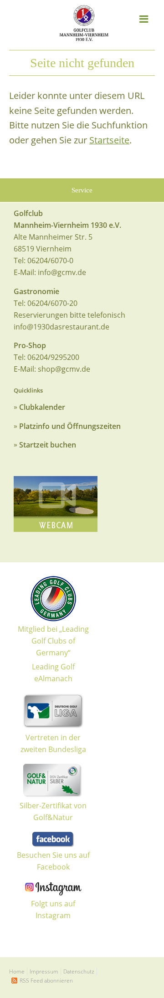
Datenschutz (78, 971)
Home (17, 971)
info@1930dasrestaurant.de (61, 327)
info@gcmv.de (62, 272)
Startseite (109, 140)
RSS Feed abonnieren (46, 980)
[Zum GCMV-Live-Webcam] (55, 504)
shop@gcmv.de (64, 369)
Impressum (44, 971)
